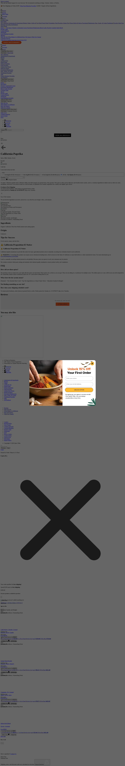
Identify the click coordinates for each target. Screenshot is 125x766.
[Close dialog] (92, 363)
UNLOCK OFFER (79, 390)
